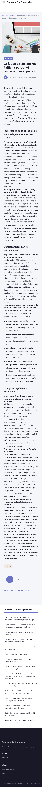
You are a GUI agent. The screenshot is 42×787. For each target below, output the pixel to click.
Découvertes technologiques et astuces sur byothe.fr (20, 633)
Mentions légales (8, 769)
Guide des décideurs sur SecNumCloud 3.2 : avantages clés (20, 714)
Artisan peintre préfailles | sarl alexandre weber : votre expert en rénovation (19, 692)
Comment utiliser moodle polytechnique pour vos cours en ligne (21, 685)
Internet (12, 15)
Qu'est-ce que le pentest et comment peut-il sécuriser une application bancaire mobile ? (20, 667)
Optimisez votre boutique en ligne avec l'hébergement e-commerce (18, 699)
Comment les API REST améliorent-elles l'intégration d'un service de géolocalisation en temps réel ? (20, 676)
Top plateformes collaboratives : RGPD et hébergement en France (19, 721)
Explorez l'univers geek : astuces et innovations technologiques (17, 707)
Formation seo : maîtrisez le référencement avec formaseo (20, 648)
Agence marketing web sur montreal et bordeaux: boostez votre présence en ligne (20, 618)
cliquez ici (23, 240)
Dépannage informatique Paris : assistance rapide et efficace (19, 660)
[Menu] (4, 10)
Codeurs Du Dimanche (17, 2)
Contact (5, 773)
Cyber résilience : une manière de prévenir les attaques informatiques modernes (20, 626)
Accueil (5, 15)
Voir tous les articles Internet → (16, 591)
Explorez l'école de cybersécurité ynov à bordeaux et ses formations (19, 640)
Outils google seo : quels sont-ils (16, 654)
